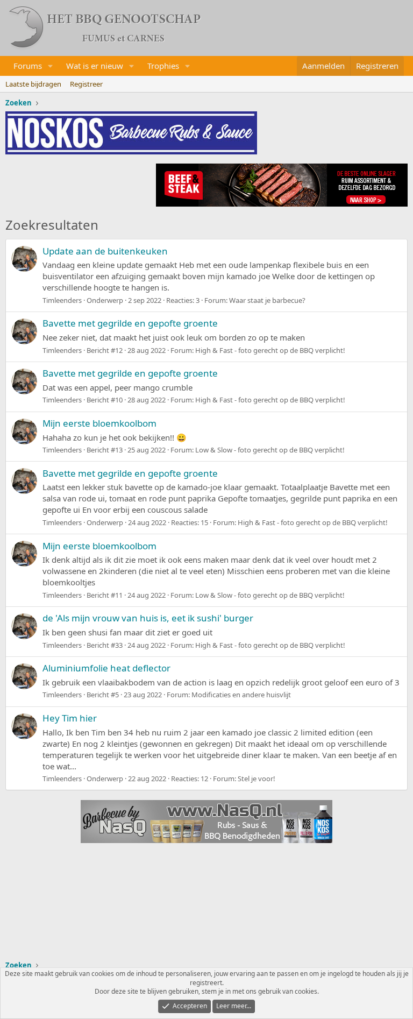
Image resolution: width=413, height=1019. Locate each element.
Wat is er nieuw (94, 65)
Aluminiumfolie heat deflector (106, 668)
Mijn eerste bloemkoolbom (99, 423)
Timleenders (62, 300)
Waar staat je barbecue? (267, 300)
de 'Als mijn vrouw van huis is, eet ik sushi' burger (147, 618)
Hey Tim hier (69, 718)
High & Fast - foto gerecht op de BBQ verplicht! (270, 350)
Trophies (163, 65)
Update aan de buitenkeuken (105, 251)
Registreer (86, 84)
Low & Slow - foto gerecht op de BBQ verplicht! (270, 450)
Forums (27, 65)
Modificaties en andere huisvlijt (241, 694)
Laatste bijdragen (33, 84)
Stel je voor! (256, 778)
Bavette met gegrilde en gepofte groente (130, 323)
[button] (50, 66)
